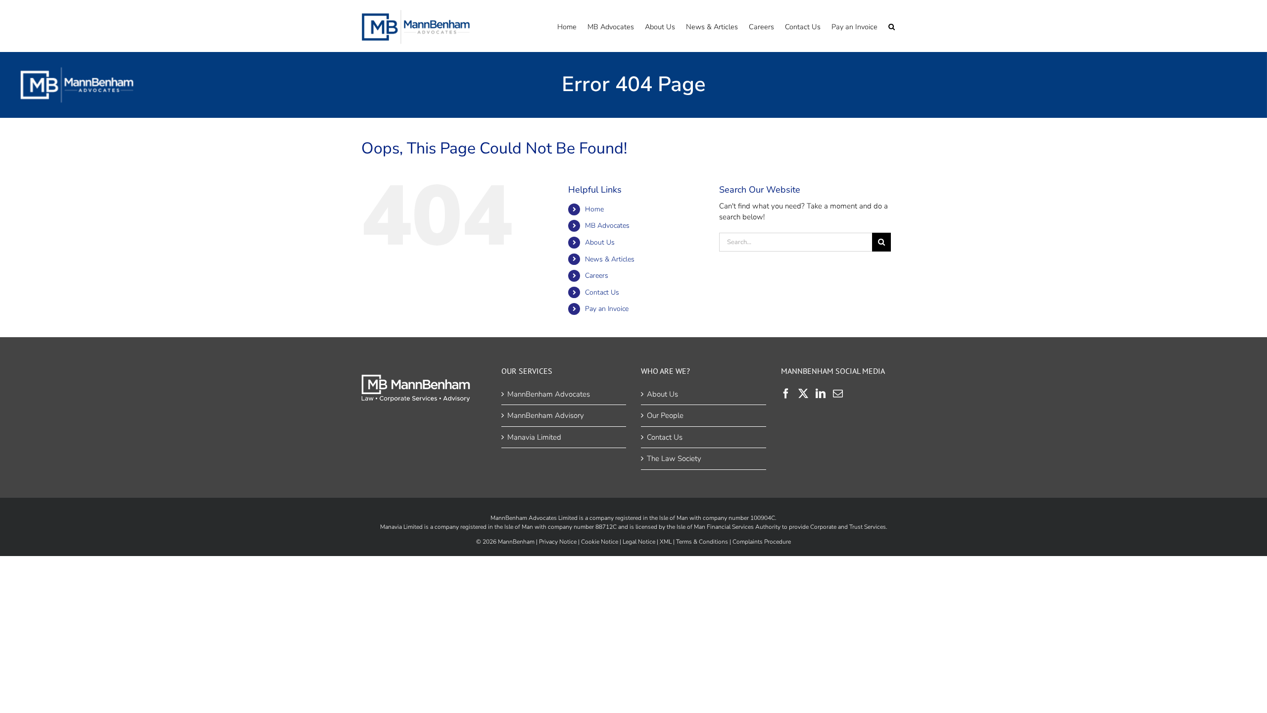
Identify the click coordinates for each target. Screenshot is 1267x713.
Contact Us (602, 292)
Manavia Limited (534, 437)
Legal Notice (639, 542)
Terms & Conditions (702, 542)
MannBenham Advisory (545, 415)
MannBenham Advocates (548, 394)
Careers (596, 275)
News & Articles (609, 259)
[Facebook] (786, 394)
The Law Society (674, 458)
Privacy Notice (558, 542)
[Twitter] (803, 394)
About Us (600, 242)
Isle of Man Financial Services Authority (728, 527)
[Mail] (838, 394)
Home (594, 209)
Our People (665, 415)
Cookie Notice (599, 542)
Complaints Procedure (761, 542)
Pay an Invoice (607, 308)
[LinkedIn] (821, 394)
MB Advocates (607, 225)
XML (666, 542)
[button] (891, 26)
